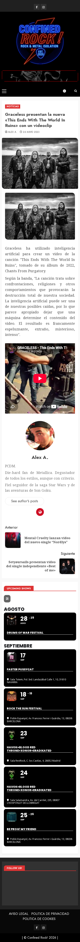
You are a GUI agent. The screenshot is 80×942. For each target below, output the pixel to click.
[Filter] (7, 598)
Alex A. (12, 132)
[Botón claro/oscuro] (66, 91)
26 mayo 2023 (31, 132)
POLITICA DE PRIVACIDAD (50, 914)
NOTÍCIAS (13, 106)
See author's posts (24, 501)
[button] (4, 91)
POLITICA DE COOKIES (39, 919)
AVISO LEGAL (18, 914)
